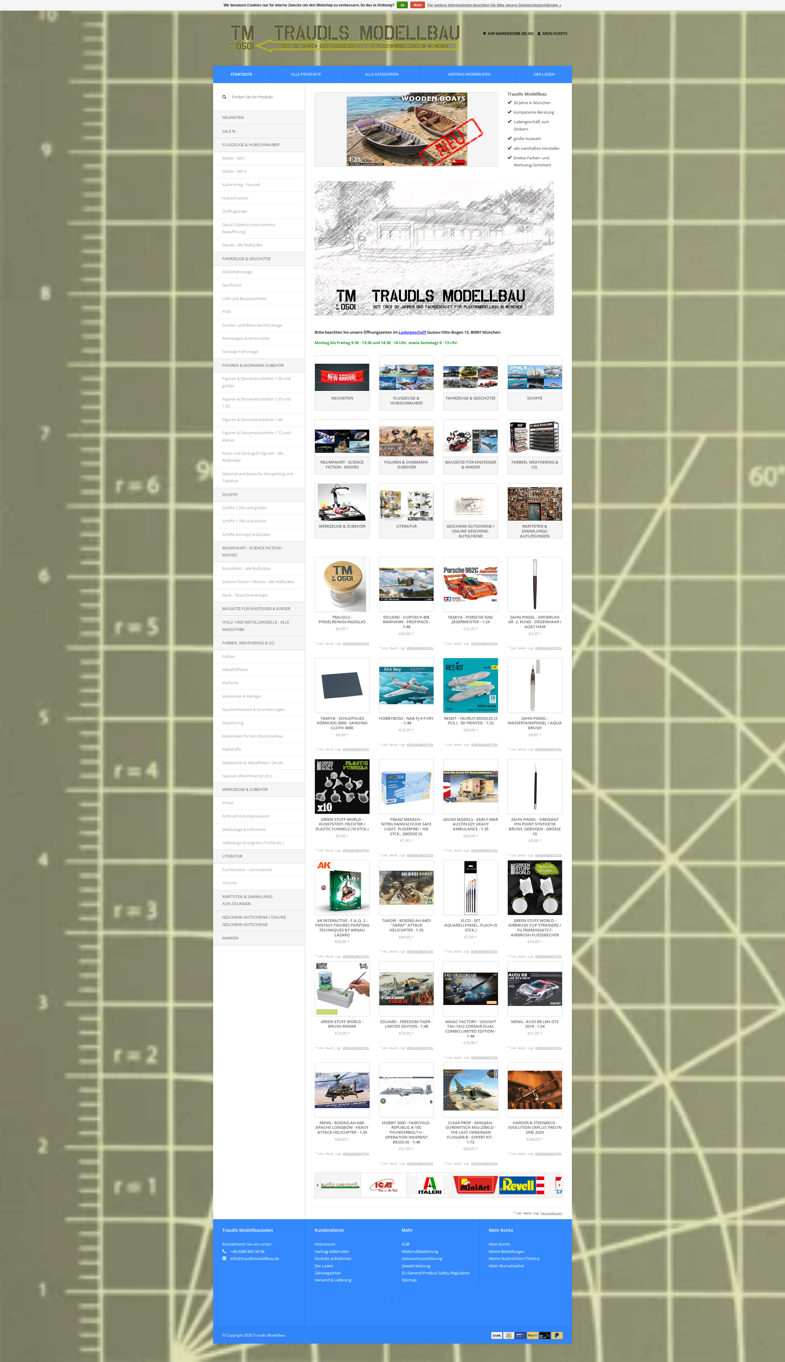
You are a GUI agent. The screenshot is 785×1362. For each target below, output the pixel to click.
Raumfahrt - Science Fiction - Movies (252, 551)
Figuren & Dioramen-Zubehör (253, 365)
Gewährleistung (416, 1266)
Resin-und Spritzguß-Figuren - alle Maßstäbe (252, 456)
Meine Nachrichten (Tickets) (514, 1258)
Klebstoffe (231, 749)
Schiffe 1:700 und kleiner (244, 521)
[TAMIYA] (522, 1185)
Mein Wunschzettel (506, 1266)
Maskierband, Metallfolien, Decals (252, 762)
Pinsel (227, 803)
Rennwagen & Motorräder (246, 338)
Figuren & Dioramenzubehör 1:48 (252, 419)
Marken (230, 938)
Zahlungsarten (328, 1273)
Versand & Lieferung (333, 1280)
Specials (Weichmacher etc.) (247, 776)
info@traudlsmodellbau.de (254, 1258)
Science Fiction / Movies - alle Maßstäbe (258, 581)
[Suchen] (224, 97)
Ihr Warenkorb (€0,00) (510, 33)
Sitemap (409, 1280)
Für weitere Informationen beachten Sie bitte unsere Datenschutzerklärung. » (494, 5)
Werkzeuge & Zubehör (245, 789)
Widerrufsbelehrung (420, 1251)
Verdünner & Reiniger (241, 696)
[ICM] (338, 1185)
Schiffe (230, 494)
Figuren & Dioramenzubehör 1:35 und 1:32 (256, 402)
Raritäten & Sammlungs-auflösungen (248, 900)
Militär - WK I (233, 158)
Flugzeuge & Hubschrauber (250, 144)
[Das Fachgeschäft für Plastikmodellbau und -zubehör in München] (349, 34)
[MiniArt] (430, 1185)
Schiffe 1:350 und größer (244, 507)
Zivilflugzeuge (234, 211)
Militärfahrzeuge (237, 272)
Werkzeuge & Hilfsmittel (244, 829)
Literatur (232, 856)
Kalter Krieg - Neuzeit (241, 184)
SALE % (229, 131)
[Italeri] (384, 1185)
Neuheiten (233, 117)
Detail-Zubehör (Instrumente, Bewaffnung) (249, 228)
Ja (402, 5)
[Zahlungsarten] (497, 1335)
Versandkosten (356, 643)
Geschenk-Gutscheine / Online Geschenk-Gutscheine (254, 920)
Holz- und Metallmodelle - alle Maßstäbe (255, 625)
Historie (229, 883)
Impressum (325, 1244)
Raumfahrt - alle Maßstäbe (246, 568)
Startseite (241, 74)
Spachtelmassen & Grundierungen (253, 709)
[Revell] (476, 1185)
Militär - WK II (234, 171)
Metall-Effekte (235, 669)
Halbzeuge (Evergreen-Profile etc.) (253, 842)
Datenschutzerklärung (422, 1258)
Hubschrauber (235, 198)
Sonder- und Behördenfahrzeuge (252, 325)
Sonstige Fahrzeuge (240, 351)
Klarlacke (230, 682)
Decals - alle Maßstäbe (242, 245)
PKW (226, 311)
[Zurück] (318, 1185)
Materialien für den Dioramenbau (252, 736)
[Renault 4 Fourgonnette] (406, 129)
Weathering (232, 723)
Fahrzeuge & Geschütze (246, 258)
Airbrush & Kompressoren (246, 816)
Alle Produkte (306, 74)
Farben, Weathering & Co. (248, 643)
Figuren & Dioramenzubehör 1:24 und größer (256, 382)
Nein (418, 5)
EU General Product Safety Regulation (436, 1273)
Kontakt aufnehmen (333, 1258)
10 (436, 160)
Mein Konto (554, 33)
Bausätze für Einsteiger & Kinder (256, 608)
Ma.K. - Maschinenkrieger (245, 595)
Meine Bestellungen (507, 1251)
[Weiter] (559, 1185)
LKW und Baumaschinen (244, 298)
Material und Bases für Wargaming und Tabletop (257, 477)
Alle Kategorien (382, 74)
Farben (228, 656)
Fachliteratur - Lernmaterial (247, 869)
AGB (405, 1244)
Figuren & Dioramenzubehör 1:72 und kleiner (256, 436)
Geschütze (231, 285)
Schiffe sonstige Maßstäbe (246, 534)
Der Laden (544, 74)
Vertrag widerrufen (469, 74)
